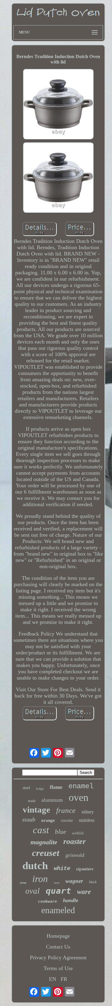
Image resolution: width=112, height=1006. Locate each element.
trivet (23, 882)
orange (48, 820)
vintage (36, 809)
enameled (58, 910)
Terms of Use (58, 968)
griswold (74, 855)
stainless (86, 820)
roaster (74, 841)
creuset (45, 853)
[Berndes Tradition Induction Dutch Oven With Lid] (58, 104)
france (66, 810)
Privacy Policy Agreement (58, 957)
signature (85, 869)
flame (56, 787)
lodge (40, 788)
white (62, 868)
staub (28, 819)
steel (26, 788)
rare (56, 882)
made (32, 801)
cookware (47, 901)
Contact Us (58, 947)
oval (32, 891)
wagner (74, 881)
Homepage (58, 936)
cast (41, 830)
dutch (35, 866)
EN (52, 979)
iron (40, 878)
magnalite (43, 842)
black (92, 882)
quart (58, 891)
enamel (80, 786)
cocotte (67, 820)
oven (78, 797)
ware (84, 891)
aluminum (52, 800)
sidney (88, 811)
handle (70, 900)
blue (60, 831)
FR (64, 979)
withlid (78, 833)
